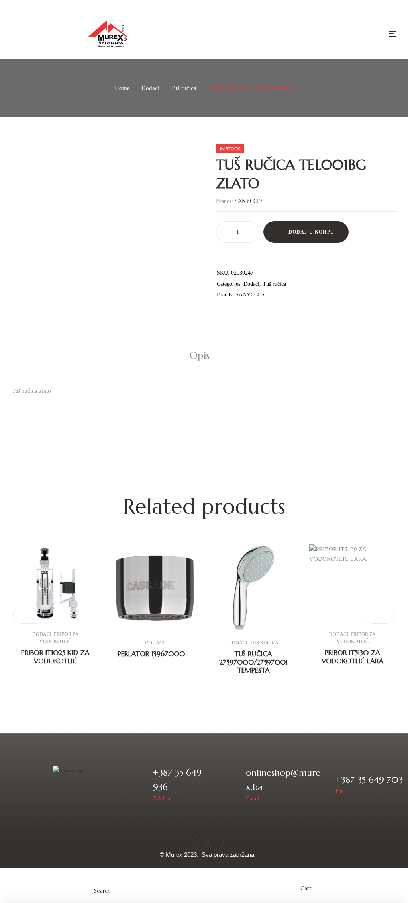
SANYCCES (249, 201)
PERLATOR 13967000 (151, 653)
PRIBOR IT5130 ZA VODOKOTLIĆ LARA (353, 656)
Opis (200, 355)
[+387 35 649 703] (324, 784)
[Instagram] (216, 842)
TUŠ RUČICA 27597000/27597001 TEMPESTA (253, 662)
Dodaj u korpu (311, 232)
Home (122, 88)
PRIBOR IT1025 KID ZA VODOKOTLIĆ (55, 656)
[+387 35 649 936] (141, 784)
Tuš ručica (183, 88)
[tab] (204, 356)
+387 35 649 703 (369, 779)
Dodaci (150, 88)
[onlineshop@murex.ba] (234, 784)
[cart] (306, 880)
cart (306, 888)
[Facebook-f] (199, 842)
